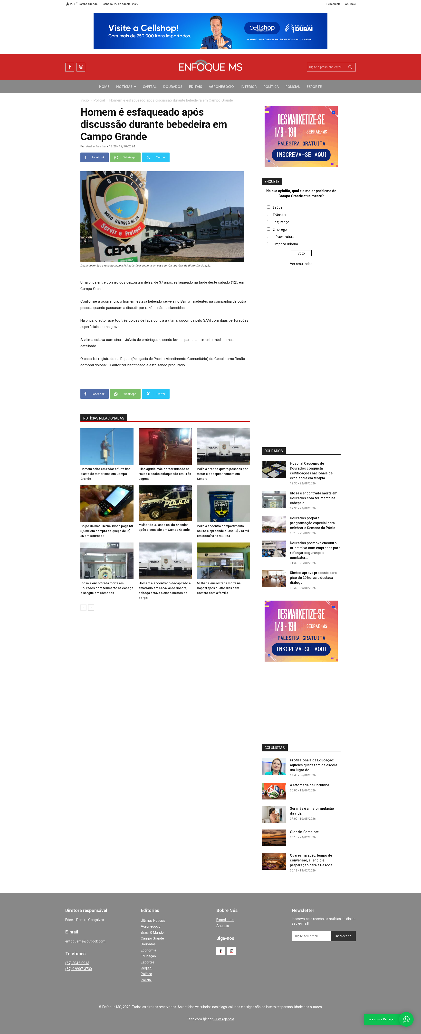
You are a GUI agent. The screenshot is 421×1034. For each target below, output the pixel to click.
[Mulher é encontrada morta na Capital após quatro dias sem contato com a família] (223, 561)
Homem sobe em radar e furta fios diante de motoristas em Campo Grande (105, 474)
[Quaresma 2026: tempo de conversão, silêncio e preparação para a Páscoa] (274, 861)
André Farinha (95, 146)
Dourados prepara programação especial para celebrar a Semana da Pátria (312, 523)
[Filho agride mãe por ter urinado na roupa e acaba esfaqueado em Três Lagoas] (165, 446)
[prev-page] (83, 607)
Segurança (281, 222)
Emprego (280, 229)
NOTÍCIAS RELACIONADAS (103, 418)
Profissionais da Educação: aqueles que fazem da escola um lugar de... (313, 765)
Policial (99, 100)
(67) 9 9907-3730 (78, 969)
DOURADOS (274, 451)
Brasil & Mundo (152, 932)
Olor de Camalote (304, 832)
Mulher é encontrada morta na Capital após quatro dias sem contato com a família (218, 588)
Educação (148, 956)
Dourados (148, 944)
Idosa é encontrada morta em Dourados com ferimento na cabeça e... (313, 498)
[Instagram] (81, 67)
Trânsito (279, 214)
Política (146, 974)
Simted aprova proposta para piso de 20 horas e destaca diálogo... (313, 577)
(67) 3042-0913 (77, 963)
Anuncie (222, 926)
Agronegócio (151, 926)
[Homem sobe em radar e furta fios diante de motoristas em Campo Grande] (107, 446)
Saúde (277, 207)
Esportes (147, 962)
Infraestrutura (283, 236)
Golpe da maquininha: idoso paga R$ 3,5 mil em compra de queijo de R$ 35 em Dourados (106, 531)
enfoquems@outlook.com (85, 941)
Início (84, 100)
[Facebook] (69, 67)
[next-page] (91, 607)
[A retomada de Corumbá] (274, 791)
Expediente (225, 920)
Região (146, 968)
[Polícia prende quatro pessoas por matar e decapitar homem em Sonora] (223, 446)
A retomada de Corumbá (309, 785)
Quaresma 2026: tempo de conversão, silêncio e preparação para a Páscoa (311, 860)
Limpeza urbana (285, 244)
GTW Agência (223, 1019)
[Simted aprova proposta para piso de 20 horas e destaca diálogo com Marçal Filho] (274, 578)
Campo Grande (152, 938)
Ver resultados (301, 264)
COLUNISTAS (275, 748)
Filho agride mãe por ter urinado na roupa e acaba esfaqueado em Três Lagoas (165, 474)
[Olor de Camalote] (274, 837)
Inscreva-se (343, 936)
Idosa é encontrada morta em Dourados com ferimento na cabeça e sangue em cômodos (106, 588)
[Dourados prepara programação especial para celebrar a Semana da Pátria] (274, 524)
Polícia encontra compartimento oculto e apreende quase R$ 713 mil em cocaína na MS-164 (223, 531)
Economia (148, 950)
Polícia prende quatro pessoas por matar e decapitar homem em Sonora (222, 474)
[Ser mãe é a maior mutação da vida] (274, 814)
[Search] (350, 67)
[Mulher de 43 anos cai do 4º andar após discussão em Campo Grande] (165, 503)
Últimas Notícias (153, 920)
